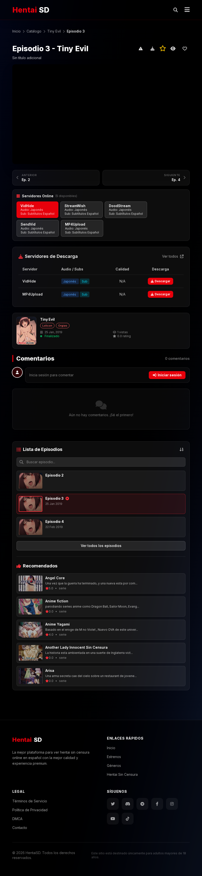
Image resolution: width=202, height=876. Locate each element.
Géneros (114, 765)
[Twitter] (113, 804)
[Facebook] (157, 804)
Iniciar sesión (170, 375)
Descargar (162, 281)
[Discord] (128, 804)
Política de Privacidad (30, 810)
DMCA (17, 819)
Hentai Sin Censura (122, 774)
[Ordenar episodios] (181, 449)
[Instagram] (172, 804)
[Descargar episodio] (152, 48)
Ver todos (170, 256)
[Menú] (187, 10)
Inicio (111, 748)
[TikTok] (128, 819)
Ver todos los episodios (101, 546)
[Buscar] (176, 10)
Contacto (19, 828)
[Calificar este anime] (162, 48)
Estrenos (114, 757)
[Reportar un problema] (141, 48)
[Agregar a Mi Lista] (185, 48)
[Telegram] (142, 804)
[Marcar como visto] (173, 48)
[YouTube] (113, 819)
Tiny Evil (47, 319)
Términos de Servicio (29, 801)
